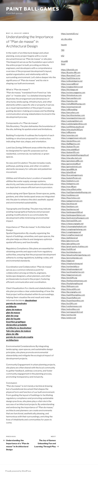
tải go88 (64, 61)
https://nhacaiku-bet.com (71, 158)
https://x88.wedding (69, 109)
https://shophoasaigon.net (71, 269)
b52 (62, 56)
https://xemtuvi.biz (68, 315)
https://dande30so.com (70, 141)
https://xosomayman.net (71, 107)
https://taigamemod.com (71, 275)
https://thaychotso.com (70, 198)
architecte (11, 306)
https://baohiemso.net (70, 209)
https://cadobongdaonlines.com (74, 124)
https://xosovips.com (69, 135)
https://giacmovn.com (70, 241)
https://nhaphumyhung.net (72, 263)
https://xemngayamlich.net (72, 312)
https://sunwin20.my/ (69, 33)
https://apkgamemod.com (71, 201)
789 (62, 50)
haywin (64, 45)
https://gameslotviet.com (71, 166)
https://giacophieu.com (70, 243)
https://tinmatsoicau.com (71, 95)
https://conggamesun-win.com (73, 138)
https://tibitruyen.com (70, 286)
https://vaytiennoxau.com (71, 306)
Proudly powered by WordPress (18, 471)
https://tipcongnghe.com (71, 292)
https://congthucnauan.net (72, 235)
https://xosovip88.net (69, 84)
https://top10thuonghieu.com (73, 295)
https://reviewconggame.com (73, 92)
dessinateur (31, 300)
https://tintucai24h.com (70, 289)
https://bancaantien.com (71, 98)
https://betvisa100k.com (71, 221)
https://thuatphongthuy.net (72, 283)
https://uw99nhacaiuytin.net (72, 127)
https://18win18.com (69, 70)
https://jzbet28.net (68, 172)
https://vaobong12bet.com (72, 121)
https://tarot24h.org (69, 278)
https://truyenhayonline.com (72, 300)
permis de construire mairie (19, 337)
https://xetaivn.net (68, 318)
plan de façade (13, 319)
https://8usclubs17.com (70, 75)
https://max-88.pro (68, 186)
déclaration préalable (16, 325)
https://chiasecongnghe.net (72, 223)
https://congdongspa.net (71, 232)
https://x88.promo (68, 132)
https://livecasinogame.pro (72, 175)
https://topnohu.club (69, 101)
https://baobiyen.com (69, 206)
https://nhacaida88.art (70, 149)
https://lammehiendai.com (72, 258)
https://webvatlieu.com (70, 309)
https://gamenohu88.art (71, 164)
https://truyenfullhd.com (71, 298)
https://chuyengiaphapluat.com (74, 226)
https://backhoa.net (69, 203)
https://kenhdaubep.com (71, 252)
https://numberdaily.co (70, 266)
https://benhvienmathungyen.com (75, 218)
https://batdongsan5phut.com (73, 215)
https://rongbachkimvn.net (72, 87)
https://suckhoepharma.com (72, 272)
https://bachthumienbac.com (73, 115)
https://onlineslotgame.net (71, 81)
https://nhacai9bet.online (71, 189)
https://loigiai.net (68, 261)
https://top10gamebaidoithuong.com (76, 192)
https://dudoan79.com (70, 146)
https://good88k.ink (69, 169)
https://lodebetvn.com (70, 181)
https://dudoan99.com (70, 152)
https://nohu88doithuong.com (73, 104)
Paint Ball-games (32, 9)
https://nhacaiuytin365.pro (72, 129)
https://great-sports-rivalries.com (74, 246)
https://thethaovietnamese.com (74, 281)
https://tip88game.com (70, 144)
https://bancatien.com (70, 112)
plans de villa (12, 334)
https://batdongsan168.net (72, 212)
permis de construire (16, 303)
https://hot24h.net (68, 249)
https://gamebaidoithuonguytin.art (75, 155)
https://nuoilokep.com (70, 195)
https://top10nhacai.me (70, 78)
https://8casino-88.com (70, 72)
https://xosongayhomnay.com (73, 118)
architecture (12, 340)
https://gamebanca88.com (72, 161)
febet (63, 64)
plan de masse (13, 312)
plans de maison (14, 309)
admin (26, 33)
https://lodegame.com (70, 183)
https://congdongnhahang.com (73, 229)
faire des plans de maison (18, 331)
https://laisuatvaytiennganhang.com (75, 255)
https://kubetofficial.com (71, 178)
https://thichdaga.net (69, 89)
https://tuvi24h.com (69, 303)
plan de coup (12, 316)
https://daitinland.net (69, 238)
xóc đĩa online (66, 39)
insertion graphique (16, 322)
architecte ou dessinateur (19, 328)
